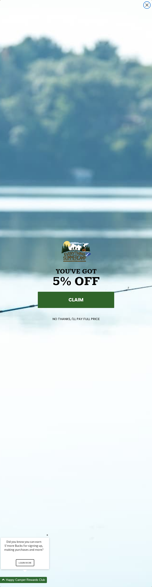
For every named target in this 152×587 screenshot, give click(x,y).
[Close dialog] (146, 5)
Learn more (25, 562)
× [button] (47, 535)
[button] (29, 580)
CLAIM (76, 299)
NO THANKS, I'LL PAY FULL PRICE (76, 319)
